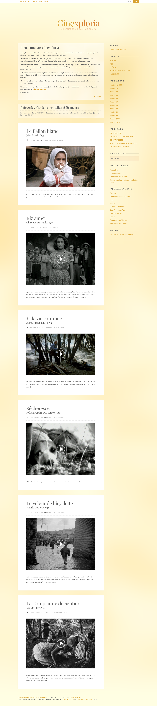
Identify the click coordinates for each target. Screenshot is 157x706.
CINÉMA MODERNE (117, 140)
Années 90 (114, 115)
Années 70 (114, 109)
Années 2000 (115, 119)
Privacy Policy (68, 699)
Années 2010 (115, 122)
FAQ (29, 1)
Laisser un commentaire (53, 140)
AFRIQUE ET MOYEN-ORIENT (121, 71)
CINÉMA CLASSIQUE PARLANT (121, 137)
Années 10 (114, 88)
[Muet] (91, 186)
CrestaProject (76, 697)
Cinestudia (37, 1)
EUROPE (113, 61)
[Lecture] (28, 186)
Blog (46, 1)
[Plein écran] (93, 186)
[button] (61, 166)
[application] (60, 166)
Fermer (97, 96)
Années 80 (114, 112)
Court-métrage (115, 173)
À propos (22, 1)
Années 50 (114, 102)
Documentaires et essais (119, 177)
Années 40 (114, 98)
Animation (114, 170)
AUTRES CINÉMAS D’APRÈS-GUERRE (124, 143)
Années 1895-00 (116, 85)
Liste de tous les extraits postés (121, 234)
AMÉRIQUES (114, 74)
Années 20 (114, 92)
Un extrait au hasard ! (118, 50)
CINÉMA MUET (115, 133)
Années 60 (114, 105)
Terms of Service (85, 699)
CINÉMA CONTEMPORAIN (119, 147)
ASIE (111, 64)
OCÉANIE (113, 67)
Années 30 (114, 95)
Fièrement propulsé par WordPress (32, 697)
